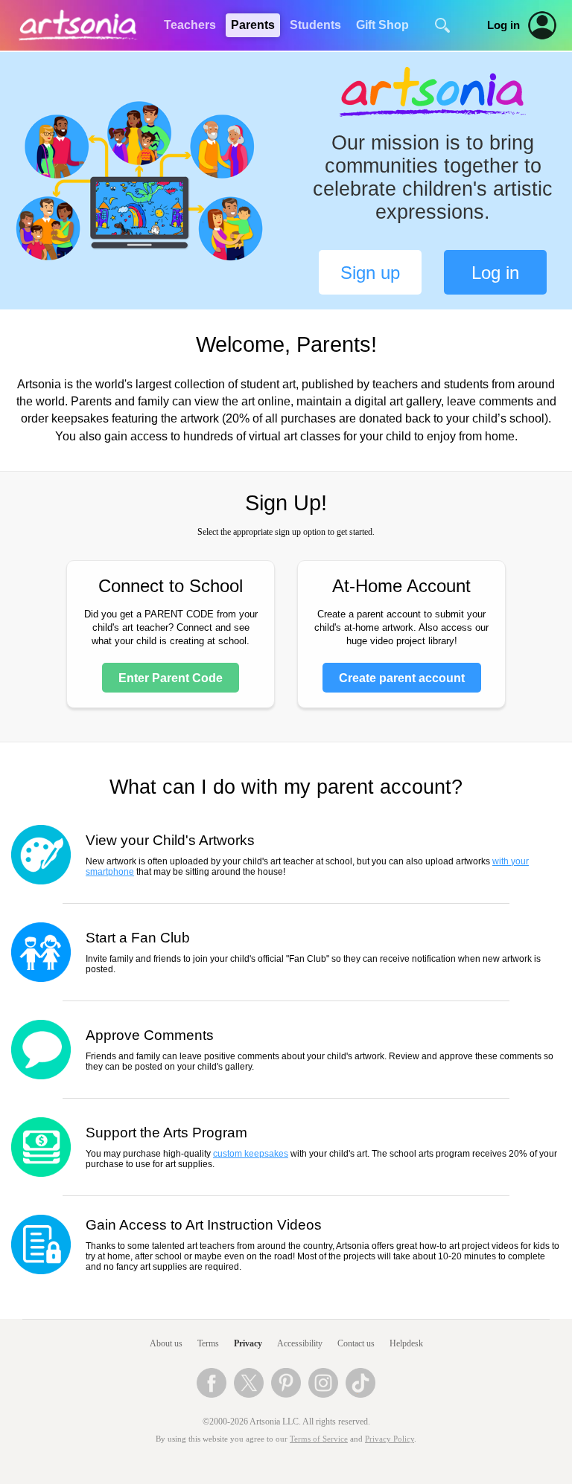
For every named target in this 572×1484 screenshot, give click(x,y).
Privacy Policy (389, 1439)
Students (315, 25)
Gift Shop (382, 25)
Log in (503, 25)
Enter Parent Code (170, 678)
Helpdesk (406, 1343)
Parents (253, 25)
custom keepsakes (250, 1154)
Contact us (356, 1343)
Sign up (370, 273)
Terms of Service (319, 1439)
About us (166, 1343)
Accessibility (299, 1343)
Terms (208, 1343)
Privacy (248, 1343)
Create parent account (402, 678)
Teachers (190, 25)
